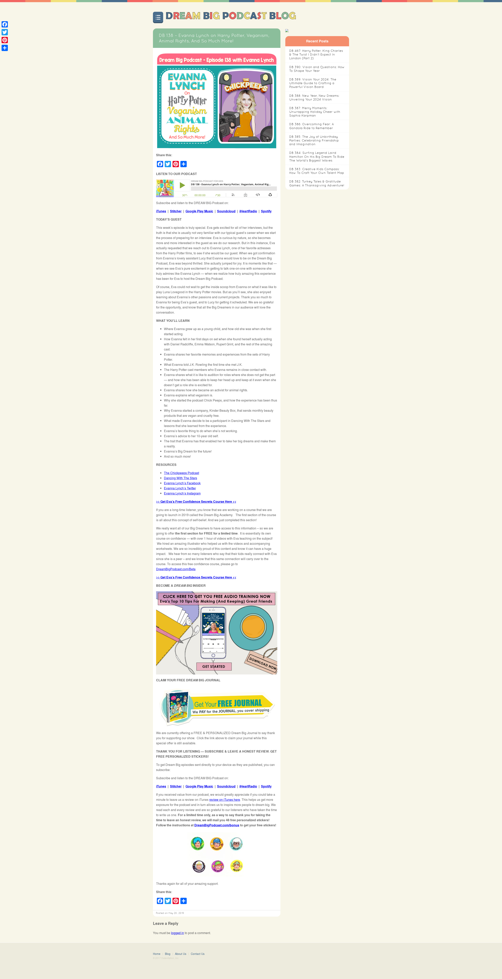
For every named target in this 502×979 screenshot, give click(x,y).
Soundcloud (226, 211)
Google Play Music (199, 211)
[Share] (5, 48)
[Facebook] (5, 24)
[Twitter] (5, 32)
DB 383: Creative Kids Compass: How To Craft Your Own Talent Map (316, 171)
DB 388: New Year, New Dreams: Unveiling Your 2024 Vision (314, 97)
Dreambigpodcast (231, 16)
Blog (167, 953)
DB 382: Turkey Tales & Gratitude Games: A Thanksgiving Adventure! (316, 183)
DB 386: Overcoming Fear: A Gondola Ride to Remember (311, 126)
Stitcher (176, 211)
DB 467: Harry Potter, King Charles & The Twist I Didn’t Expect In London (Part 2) (316, 54)
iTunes (161, 211)
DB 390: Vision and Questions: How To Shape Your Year (317, 69)
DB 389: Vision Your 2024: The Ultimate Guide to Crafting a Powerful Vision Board (312, 83)
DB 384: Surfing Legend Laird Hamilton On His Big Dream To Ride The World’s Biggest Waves (316, 156)
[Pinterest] (5, 40)
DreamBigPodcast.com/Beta (176, 569)
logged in (177, 933)
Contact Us (198, 953)
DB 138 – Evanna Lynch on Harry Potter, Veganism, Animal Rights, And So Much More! (214, 38)
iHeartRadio (248, 211)
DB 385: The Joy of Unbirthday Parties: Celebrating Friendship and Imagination (314, 140)
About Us (180, 953)
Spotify (266, 211)
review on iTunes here (224, 799)
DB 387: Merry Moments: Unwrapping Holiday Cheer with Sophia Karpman (314, 111)
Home (156, 953)
